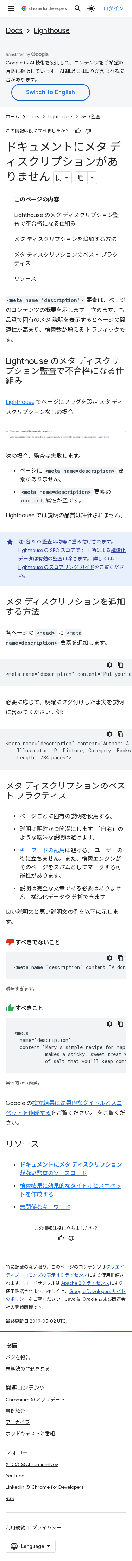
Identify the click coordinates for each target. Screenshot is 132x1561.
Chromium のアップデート (35, 1399)
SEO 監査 (90, 117)
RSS (10, 1498)
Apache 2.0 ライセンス (85, 1283)
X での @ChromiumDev (32, 1464)
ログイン (113, 8)
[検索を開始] (78, 8)
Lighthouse (52, 30)
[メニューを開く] (11, 8)
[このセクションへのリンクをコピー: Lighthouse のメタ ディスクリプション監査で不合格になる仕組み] (30, 381)
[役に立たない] (88, 131)
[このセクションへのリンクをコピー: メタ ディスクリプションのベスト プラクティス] (74, 796)
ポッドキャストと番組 (30, 1433)
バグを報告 (18, 1357)
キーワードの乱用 (42, 850)
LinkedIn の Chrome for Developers (44, 1487)
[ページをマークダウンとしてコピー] (81, 178)
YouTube (15, 1475)
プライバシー (47, 1528)
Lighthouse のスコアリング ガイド (56, 567)
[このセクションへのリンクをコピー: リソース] (46, 1145)
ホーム (12, 117)
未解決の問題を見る (28, 1369)
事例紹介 (15, 1411)
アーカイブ (18, 1422)
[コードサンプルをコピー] (120, 665)
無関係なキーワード (45, 1207)
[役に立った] (78, 131)
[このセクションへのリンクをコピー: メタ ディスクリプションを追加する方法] (46, 612)
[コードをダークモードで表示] (109, 665)
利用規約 (15, 1528)
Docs (14, 30)
